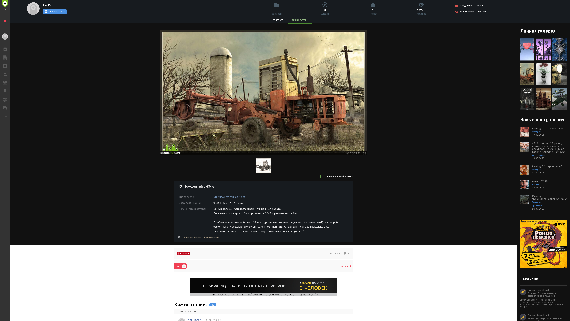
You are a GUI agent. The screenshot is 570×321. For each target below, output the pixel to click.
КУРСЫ (5, 99)
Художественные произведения (201, 237)
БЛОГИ (5, 66)
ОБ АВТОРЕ (278, 20)
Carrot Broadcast (538, 290)
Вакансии (529, 279)
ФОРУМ (5, 108)
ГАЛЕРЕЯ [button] (5, 49)
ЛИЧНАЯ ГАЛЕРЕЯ (300, 20)
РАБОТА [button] (5, 74)
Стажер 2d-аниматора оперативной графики (542, 294)
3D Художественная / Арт (229, 197)
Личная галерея (537, 31)
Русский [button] (6, 116)
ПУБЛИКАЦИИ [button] (5, 57)
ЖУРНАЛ (7, 82)
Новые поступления (542, 119)
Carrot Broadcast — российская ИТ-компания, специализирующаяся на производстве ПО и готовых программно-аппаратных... (541, 303)
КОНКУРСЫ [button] (5, 91)
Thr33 (47, 5)
